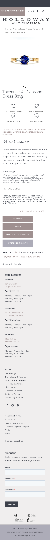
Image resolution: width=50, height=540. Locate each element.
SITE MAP (31, 535)
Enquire (18, 226)
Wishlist (8, 433)
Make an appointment (17, 235)
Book (18, 252)
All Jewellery (18, 29)
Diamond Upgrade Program (17, 427)
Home (8, 29)
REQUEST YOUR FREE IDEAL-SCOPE (21, 256)
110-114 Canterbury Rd (14, 313)
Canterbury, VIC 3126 (14, 315)
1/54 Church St (11, 284)
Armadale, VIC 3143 (13, 342)
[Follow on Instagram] (43, 11)
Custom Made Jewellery (15, 380)
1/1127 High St (10, 339)
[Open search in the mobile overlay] (32, 11)
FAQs (7, 430)
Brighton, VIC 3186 (13, 287)
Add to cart (17, 219)
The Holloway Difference (15, 377)
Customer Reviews (13, 394)
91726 (11, 130)
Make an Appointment (15, 423)
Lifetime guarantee (23, 132)
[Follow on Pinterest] (18, 405)
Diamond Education (13, 391)
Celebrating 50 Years (14, 397)
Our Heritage (11, 373)
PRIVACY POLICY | (14, 532)
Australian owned (24, 130)
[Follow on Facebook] (37, 11)
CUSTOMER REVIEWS (18, 243)
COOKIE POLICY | (29, 532)
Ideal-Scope (10, 387)
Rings (28, 29)
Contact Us (10, 420)
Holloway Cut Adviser (14, 384)
